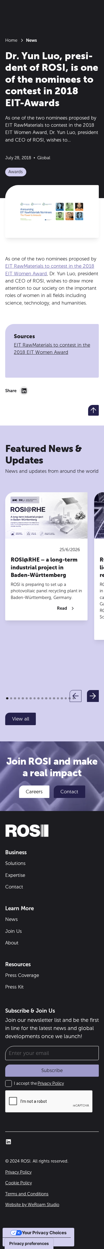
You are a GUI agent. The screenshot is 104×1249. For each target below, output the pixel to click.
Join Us (13, 931)
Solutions (15, 863)
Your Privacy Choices (44, 1232)
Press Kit (14, 987)
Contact (69, 791)
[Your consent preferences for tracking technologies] (29, 1243)
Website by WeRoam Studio (32, 1204)
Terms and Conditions (27, 1193)
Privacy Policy (51, 1083)
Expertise (15, 875)
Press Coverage (22, 975)
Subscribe (52, 1070)
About (11, 943)
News (11, 919)
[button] (75, 696)
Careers (34, 791)
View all (20, 719)
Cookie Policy (18, 1182)
